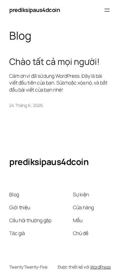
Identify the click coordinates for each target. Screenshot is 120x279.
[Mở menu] (107, 10)
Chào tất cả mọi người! (54, 62)
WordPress (100, 267)
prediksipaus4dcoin (34, 10)
